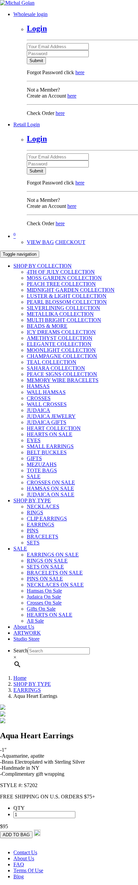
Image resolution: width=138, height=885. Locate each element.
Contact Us (25, 852)
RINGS (35, 512)
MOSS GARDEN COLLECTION (64, 278)
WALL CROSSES (47, 404)
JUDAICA (38, 410)
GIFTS (34, 458)
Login (37, 28)
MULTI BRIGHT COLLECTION (64, 320)
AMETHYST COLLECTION (59, 338)
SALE (34, 476)
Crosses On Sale (44, 603)
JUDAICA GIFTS (46, 422)
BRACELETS (42, 536)
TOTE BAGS (42, 470)
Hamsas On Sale (44, 591)
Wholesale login (30, 14)
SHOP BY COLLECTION (42, 266)
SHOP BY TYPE (32, 500)
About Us (23, 627)
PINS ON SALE (45, 579)
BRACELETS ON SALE (55, 573)
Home (19, 678)
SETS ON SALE (45, 567)
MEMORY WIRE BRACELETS (62, 380)
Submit (36, 60)
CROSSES (39, 398)
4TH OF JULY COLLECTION (61, 272)
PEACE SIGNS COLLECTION (62, 374)
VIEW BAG (40, 242)
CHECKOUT (70, 242)
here (79, 72)
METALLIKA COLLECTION (60, 314)
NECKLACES (43, 506)
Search (20, 650)
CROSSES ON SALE (51, 482)
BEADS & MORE (47, 326)
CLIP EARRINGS (47, 518)
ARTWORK (27, 633)
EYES (34, 440)
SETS (33, 542)
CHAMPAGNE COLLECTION (62, 356)
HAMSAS (38, 386)
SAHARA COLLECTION (56, 368)
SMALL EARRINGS (50, 446)
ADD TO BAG (16, 834)
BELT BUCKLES (47, 452)
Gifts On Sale (41, 609)
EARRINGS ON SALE (53, 554)
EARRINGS (40, 524)
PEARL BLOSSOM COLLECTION (67, 302)
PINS (33, 530)
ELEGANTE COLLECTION (59, 344)
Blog (18, 876)
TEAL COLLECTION (51, 362)
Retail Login (26, 124)
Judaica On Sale (44, 597)
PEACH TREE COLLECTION (61, 284)
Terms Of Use (28, 870)
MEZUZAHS (42, 464)
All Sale (35, 621)
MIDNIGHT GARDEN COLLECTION (71, 290)
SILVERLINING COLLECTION (63, 308)
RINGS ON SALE (47, 560)
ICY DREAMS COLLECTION (61, 332)
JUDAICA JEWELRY (51, 416)
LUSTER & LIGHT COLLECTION (67, 296)
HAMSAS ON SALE (50, 488)
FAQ (18, 864)
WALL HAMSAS (46, 392)
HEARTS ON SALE (49, 434)
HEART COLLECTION (54, 428)
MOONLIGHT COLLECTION (61, 350)
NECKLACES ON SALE (55, 585)
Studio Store (26, 639)
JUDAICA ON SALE (50, 494)
